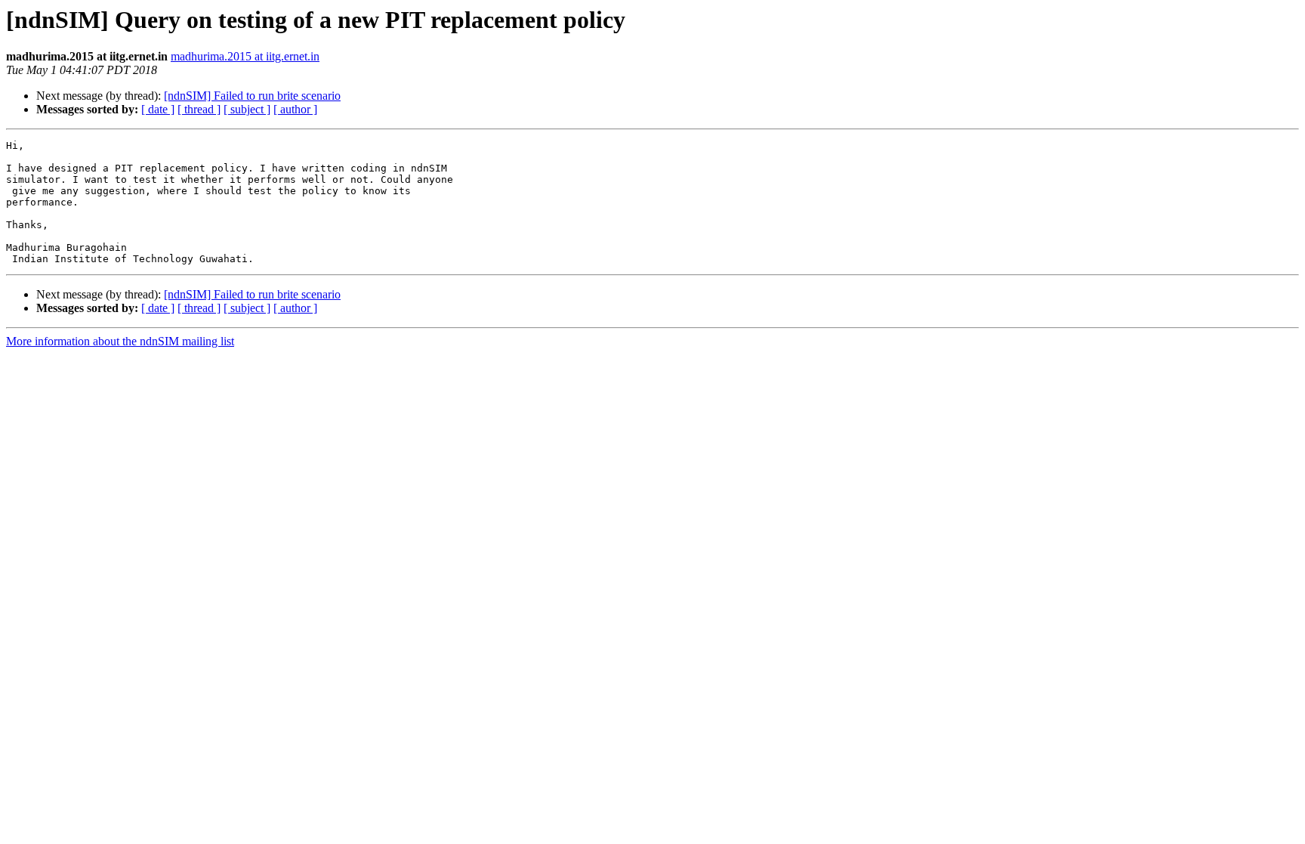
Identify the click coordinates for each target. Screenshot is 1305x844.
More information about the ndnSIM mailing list (120, 341)
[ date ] (157, 109)
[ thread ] (199, 109)
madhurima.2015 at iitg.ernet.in (245, 56)
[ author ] (295, 109)
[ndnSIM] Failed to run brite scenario (252, 95)
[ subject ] (247, 109)
